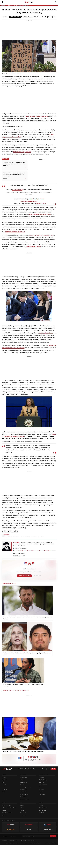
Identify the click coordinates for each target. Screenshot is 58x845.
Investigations (4, 784)
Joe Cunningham (43, 784)
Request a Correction (25, 840)
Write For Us (23, 815)
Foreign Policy (23, 789)
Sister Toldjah (42, 794)
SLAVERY (41, 536)
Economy (22, 784)
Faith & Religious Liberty (25, 787)
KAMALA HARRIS (25, 536)
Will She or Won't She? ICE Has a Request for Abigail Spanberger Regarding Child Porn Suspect (27, 653)
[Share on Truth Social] (43, 17)
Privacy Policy (12, 840)
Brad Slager (5, 16)
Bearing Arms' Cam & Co (7, 812)
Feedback (18, 840)
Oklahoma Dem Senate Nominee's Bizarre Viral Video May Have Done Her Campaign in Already (27, 617)
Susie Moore (41, 782)
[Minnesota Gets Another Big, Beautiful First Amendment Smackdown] (29, 733)
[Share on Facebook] (46, 17)
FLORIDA (4, 536)
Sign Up (53, 836)
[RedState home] (7, 769)
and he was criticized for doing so (15, 231)
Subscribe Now (37, 575)
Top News (4, 777)
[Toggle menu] (2, 2)
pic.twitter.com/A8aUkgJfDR (29, 201)
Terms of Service (5, 840)
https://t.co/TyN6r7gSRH (37, 199)
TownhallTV (4, 789)
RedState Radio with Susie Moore (9, 807)
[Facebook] (31, 769)
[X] (25, 769)
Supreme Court (23, 796)
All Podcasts (4, 815)
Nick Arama (5, 618)
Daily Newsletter (42, 810)
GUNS (9, 536)
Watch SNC (41, 812)
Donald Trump (23, 782)
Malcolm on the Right (6, 805)
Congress (22, 779)
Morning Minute (5, 787)
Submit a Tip (23, 812)
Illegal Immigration (24, 794)
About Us (22, 805)
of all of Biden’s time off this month (40, 214)
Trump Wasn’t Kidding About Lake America (18, 5)
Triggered (4, 810)
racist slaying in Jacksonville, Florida (37, 116)
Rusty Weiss (5, 686)
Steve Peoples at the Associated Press (41, 235)
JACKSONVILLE (15, 536)
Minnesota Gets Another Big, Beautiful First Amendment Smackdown (23, 751)
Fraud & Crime (23, 791)
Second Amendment (24, 799)
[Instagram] (28, 769)
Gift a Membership (43, 807)
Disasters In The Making (45, 550)
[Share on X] (40, 17)
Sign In (43, 768)
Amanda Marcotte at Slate (33, 246)
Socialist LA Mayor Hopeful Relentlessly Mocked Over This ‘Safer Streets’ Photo (23, 684)
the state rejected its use (45, 333)
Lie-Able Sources (22, 550)
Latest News (4, 779)
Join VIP (53, 768)
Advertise (22, 807)
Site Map (32, 840)
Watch (3, 782)
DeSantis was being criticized (22, 151)
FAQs (49, 768)
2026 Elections (23, 777)
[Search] (55, 1)
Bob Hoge (5, 654)
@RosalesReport (17, 189)
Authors (3, 791)
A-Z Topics (23, 774)
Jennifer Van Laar (43, 779)
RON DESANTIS (34, 536)
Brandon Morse (42, 787)
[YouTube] (34, 769)
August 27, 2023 (41, 203)
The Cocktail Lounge (32, 550)
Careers (22, 810)
